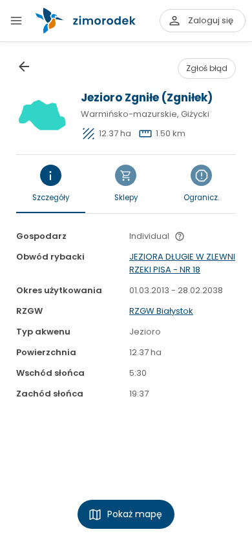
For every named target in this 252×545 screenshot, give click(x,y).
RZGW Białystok (161, 311)
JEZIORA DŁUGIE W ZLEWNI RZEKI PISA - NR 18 (182, 263)
